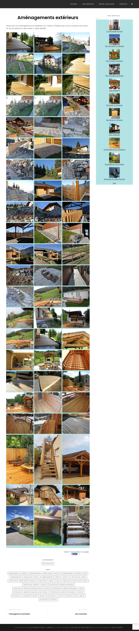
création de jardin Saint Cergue (75, 581)
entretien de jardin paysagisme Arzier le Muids (32, 588)
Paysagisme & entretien (114, 164)
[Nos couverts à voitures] (114, 39)
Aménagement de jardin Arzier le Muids (45, 573)
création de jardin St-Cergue (34, 584)
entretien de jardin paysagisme (61, 584)
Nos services (88, 4)
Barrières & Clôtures (114, 120)
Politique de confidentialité (82, 627)
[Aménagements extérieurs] (114, 143)
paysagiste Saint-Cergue (74, 596)
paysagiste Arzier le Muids (34, 596)
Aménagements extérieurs (114, 150)
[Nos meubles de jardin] (114, 69)
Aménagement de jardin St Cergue (55, 577)
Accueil (74, 4)
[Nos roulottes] (114, 128)
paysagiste (16, 596)
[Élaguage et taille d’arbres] (114, 172)
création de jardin (78, 577)
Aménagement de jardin (18, 573)
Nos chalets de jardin (114, 61)
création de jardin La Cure (49, 581)
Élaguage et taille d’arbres (114, 179)
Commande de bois (114, 31)
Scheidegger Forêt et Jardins (41, 627)
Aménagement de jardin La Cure (75, 573)
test (114, 183)
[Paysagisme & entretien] (114, 157)
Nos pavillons (114, 90)
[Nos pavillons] (114, 84)
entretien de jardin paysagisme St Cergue (67, 592)
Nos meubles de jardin (114, 76)
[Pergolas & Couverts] (114, 98)
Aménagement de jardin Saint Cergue (25, 577)
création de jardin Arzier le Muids (22, 581)
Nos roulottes (114, 135)
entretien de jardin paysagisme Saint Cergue (31, 592)
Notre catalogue (106, 4)
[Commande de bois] (114, 24)
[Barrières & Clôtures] (114, 113)
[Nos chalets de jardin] (114, 54)
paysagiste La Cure (55, 596)
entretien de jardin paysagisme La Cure (68, 588)
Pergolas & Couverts (114, 105)
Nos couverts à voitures (114, 46)
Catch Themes (117, 627)
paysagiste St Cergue (48, 599)
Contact (124, 4)
